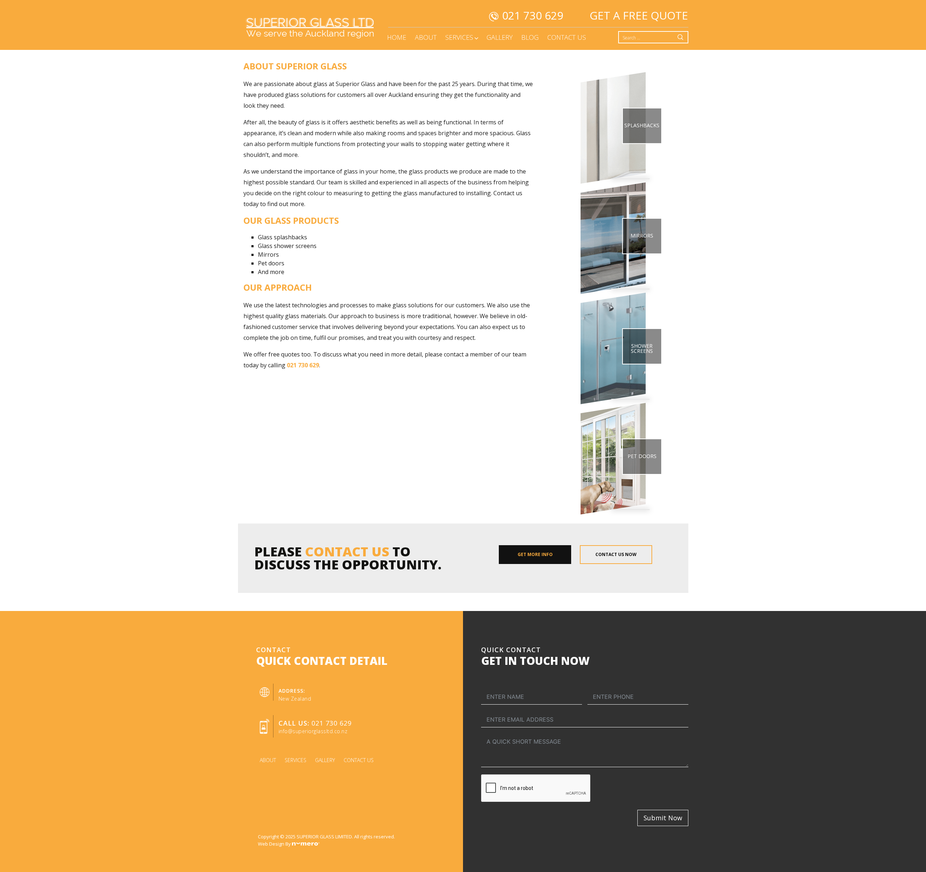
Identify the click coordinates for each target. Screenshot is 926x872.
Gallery (325, 760)
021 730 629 (532, 15)
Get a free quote (639, 15)
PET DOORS (642, 456)
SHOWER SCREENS (642, 348)
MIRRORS (641, 235)
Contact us (359, 760)
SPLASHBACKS (641, 125)
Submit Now (662, 817)
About (268, 760)
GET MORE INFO (535, 554)
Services (295, 760)
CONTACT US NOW (616, 554)
